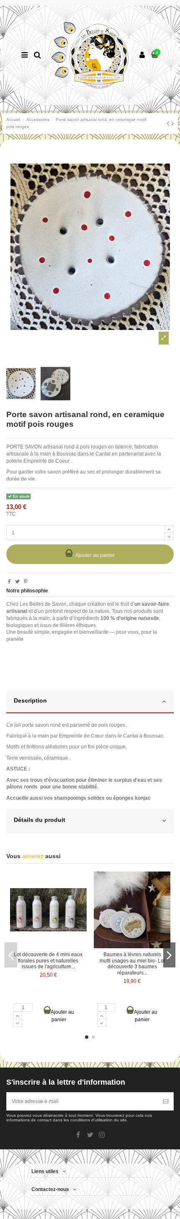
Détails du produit (39, 820)
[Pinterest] (26, 581)
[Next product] (172, 123)
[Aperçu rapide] (81, 883)
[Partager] (9, 581)
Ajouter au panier (95, 555)
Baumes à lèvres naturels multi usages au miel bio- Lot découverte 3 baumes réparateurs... (132, 963)
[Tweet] (17, 581)
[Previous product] (169, 123)
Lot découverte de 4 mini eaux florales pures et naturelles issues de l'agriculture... (48, 961)
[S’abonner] (165, 1101)
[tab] (90, 702)
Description (30, 701)
